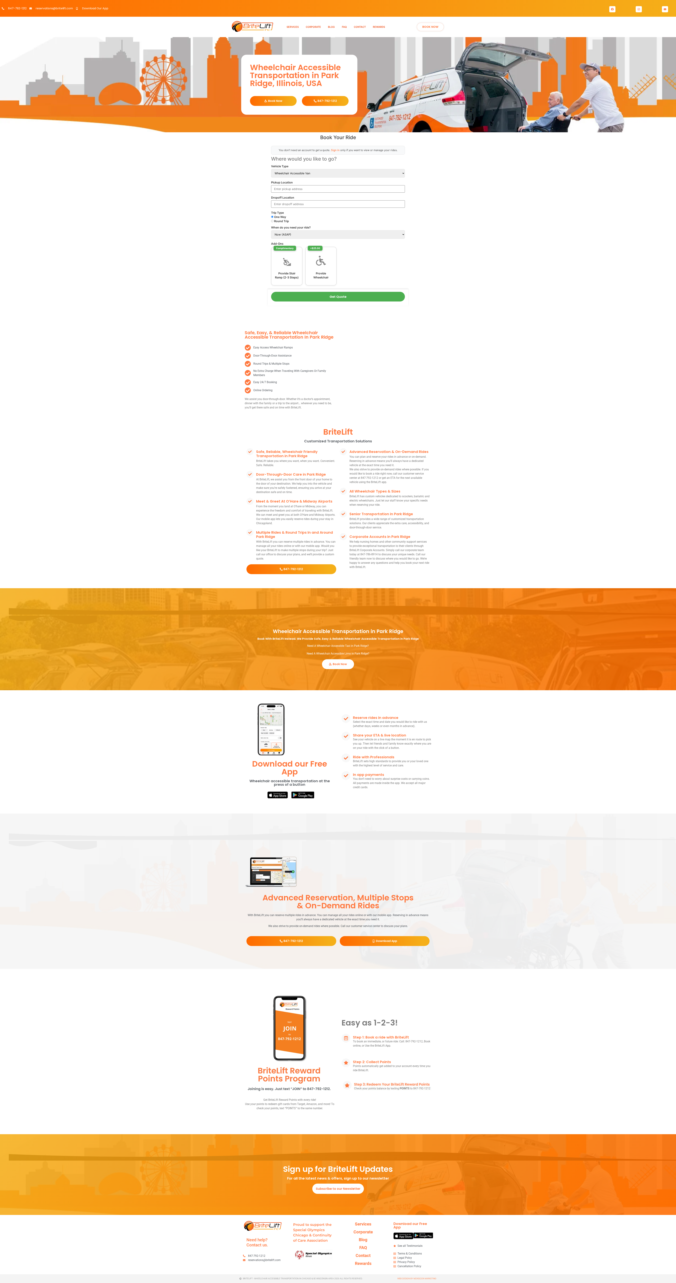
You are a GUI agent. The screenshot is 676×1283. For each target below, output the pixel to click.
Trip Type (277, 212)
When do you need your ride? (291, 227)
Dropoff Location (282, 197)
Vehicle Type (279, 166)
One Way (279, 216)
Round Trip (281, 221)
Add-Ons (277, 243)
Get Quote (338, 296)
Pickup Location (282, 182)
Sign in (335, 150)
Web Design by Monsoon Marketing (416, 1278)
